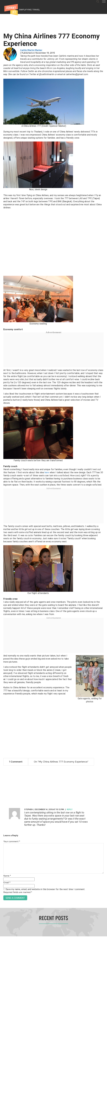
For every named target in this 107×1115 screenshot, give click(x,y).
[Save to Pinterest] (3, 561)
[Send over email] (3, 567)
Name (7, 876)
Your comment (11, 842)
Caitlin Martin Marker (31, 50)
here (47, 472)
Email (6, 883)
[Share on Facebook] (3, 548)
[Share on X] (3, 554)
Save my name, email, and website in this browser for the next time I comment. (45, 889)
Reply (69, 810)
